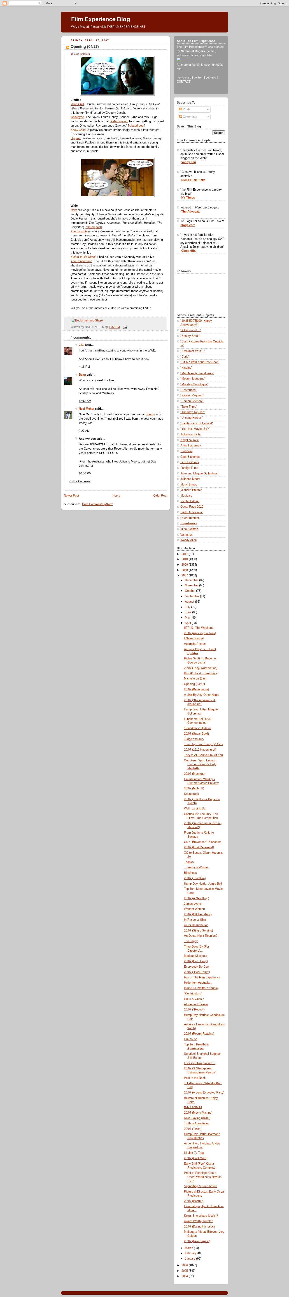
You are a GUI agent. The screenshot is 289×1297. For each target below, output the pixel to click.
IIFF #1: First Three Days (200, 673)
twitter (198, 77)
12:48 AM (85, 401)
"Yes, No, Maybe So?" (195, 428)
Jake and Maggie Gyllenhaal (198, 473)
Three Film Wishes (196, 867)
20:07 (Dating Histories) (199, 1226)
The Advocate (190, 211)
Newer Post (71, 495)
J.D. (81, 345)
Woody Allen (188, 540)
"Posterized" (188, 390)
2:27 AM (84, 430)
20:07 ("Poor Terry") (197, 972)
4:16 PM (84, 366)
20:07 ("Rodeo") (194, 1009)
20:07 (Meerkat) (194, 773)
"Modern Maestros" (192, 378)
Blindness (190, 872)
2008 (185, 570)
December (192, 580)
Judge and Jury (194, 739)
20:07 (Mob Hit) (194, 788)
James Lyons (193, 903)
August (190, 601)
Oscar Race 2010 (191, 506)
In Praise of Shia (195, 919)
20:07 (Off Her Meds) (198, 914)
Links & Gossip (194, 999)
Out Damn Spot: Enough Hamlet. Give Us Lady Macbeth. (200, 764)
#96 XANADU (193, 1107)
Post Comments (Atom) (97, 504)
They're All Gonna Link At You (203, 755)
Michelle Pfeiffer (191, 490)
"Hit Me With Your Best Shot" (199, 362)
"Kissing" (186, 367)
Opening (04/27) (85, 46)
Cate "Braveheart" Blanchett (202, 842)
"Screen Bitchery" (192, 401)
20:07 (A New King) (196, 898)
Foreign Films (189, 467)
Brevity (150, 414)
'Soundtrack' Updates (198, 728)
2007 (185, 575)
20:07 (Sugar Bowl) (196, 733)
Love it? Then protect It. (199, 1063)
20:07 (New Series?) (197, 1241)
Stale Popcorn (119, 121)
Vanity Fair (188, 162)
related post (136, 125)
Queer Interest (189, 518)
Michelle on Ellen (195, 678)
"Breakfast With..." (192, 351)
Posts (186, 109)
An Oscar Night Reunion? (200, 935)
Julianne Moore (190, 479)
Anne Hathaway (190, 445)
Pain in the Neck (195, 1078)
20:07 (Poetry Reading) (199, 1033)
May (188, 617)
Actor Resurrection (196, 925)
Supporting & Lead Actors (200, 1186)
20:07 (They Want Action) (200, 668)
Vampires (186, 534)
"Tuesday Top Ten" (192, 412)
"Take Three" (188, 406)
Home (116, 495)
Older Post (160, 495)
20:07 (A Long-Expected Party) (204, 1092)
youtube (211, 77)
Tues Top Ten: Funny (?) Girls (203, 744)
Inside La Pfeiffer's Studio (201, 988)
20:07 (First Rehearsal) (199, 847)
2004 (185, 1276)
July (188, 607)
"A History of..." (190, 330)
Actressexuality (190, 434)
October (190, 590)
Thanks (189, 862)
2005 (185, 1270)
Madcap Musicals (195, 955)
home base (184, 77)
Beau (82, 374)
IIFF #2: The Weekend (198, 627)
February (191, 1253)
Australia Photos (195, 643)
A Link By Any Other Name (201, 694)
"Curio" (184, 356)
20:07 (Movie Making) (198, 1112)
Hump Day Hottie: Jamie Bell (203, 883)
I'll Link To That (194, 1152)
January (190, 1258)
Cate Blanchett (190, 456)
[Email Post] (124, 327)
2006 (185, 1265)
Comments (189, 116)
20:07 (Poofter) (193, 1201)
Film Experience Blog (100, 19)
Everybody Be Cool (196, 966)
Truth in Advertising (196, 1123)
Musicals (186, 495)
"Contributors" (193, 993)
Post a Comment (80, 481)
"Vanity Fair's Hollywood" (196, 423)
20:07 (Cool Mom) (195, 1158)
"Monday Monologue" (194, 384)
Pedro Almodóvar (191, 512)
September (192, 596)
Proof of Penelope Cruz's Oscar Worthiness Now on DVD (202, 1176)
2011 (185, 554)
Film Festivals (189, 462)
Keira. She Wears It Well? (201, 1215)
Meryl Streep (188, 484)
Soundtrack (191, 793)
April (188, 623)
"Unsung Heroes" (191, 417)
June (188, 612)
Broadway (186, 451)
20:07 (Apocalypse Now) (200, 633)
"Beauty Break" (190, 336)
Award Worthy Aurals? (198, 1221)
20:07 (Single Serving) (198, 930)
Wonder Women (194, 909)
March (189, 1248)
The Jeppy (191, 941)
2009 (185, 564)
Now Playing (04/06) (197, 1118)
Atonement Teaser (196, 1004)
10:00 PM (85, 473)
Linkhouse (190, 1039)
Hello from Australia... (198, 982)
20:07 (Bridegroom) (196, 689)
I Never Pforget (194, 638)
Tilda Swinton (189, 529)
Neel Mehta (86, 408)
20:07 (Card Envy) (196, 961)
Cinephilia (188, 250)
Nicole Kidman (189, 501)
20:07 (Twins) (192, 1129)
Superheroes (188, 523)
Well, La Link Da (194, 808)
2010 (185, 559)
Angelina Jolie (189, 440)
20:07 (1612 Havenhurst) (200, 749)
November (192, 585)
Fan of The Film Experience (202, 977)
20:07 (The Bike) (195, 878)
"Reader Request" (192, 395)
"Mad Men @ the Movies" (197, 373)
